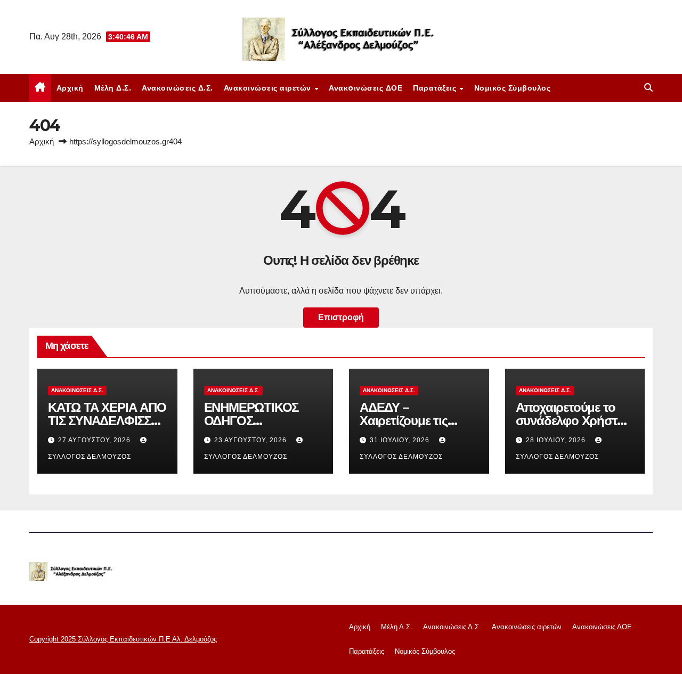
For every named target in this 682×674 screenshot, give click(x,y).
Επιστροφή (341, 317)
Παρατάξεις (436, 88)
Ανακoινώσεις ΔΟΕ (365, 88)
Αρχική (70, 88)
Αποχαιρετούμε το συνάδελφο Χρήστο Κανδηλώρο (570, 421)
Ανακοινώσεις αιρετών (269, 88)
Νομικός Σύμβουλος (512, 88)
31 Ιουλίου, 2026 (401, 440)
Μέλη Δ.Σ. (113, 88)
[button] (648, 87)
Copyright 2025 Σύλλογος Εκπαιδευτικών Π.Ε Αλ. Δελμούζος (123, 639)
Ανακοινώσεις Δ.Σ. (177, 88)
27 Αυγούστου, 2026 (95, 440)
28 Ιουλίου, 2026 (557, 440)
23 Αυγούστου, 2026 (251, 440)
